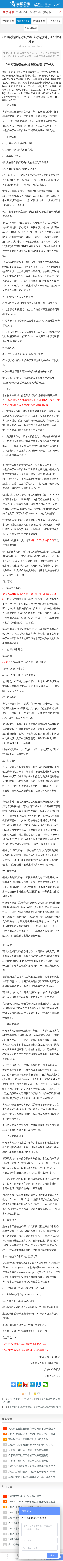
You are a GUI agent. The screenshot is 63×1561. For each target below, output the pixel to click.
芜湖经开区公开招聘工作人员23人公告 (28, 1439)
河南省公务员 (39, 21)
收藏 (27, 1393)
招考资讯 (22, 12)
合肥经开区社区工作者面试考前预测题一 (29, 1461)
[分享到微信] (45, 1384)
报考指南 (35, 12)
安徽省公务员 (23, 21)
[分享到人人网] (38, 1384)
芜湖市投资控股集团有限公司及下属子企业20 (31, 1428)
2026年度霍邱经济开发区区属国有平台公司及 (31, 1434)
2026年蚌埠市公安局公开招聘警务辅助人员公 (31, 1466)
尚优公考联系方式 (17, 1544)
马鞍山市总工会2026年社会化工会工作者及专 (31, 1477)
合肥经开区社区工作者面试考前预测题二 (29, 1455)
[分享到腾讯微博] (32, 1384)
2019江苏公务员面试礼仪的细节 (24, 1496)
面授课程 (9, 12)
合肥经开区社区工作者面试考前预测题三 (29, 1450)
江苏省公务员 (8, 21)
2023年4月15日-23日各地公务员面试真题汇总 (31, 1501)
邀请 (38, 1393)
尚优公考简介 (15, 1523)
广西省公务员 (31, 28)
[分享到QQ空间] (19, 1384)
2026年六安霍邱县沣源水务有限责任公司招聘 (31, 1445)
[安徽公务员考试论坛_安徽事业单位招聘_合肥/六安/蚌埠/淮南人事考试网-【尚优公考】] (31, 4)
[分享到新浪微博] (26, 1384)
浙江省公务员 (54, 21)
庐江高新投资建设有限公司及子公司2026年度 (31, 1471)
